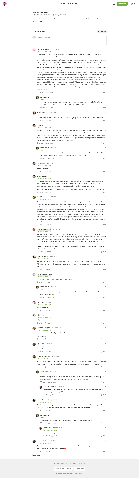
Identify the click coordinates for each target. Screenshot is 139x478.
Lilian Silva (40, 125)
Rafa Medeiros (42, 197)
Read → (35, 25)
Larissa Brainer (42, 400)
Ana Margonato (42, 356)
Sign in (132, 4)
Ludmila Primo (42, 302)
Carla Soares (37, 15)
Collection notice (82, 463)
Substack (59, 474)
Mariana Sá (41, 441)
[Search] (109, 4)
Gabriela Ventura (43, 163)
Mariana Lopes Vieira (44, 274)
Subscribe (122, 4)
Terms (74, 463)
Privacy (68, 463)
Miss (38, 315)
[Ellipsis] (105, 49)
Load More (36, 455)
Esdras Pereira (42, 112)
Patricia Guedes (42, 49)
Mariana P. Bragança (44, 328)
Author (43, 99)
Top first (103, 32)
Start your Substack (64, 469)
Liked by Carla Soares (45, 51)
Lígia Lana (40, 344)
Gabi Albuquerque (43, 229)
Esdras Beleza (42, 176)
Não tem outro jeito (40, 12)
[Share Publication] (114, 4)
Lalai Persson (41, 256)
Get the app (79, 469)
